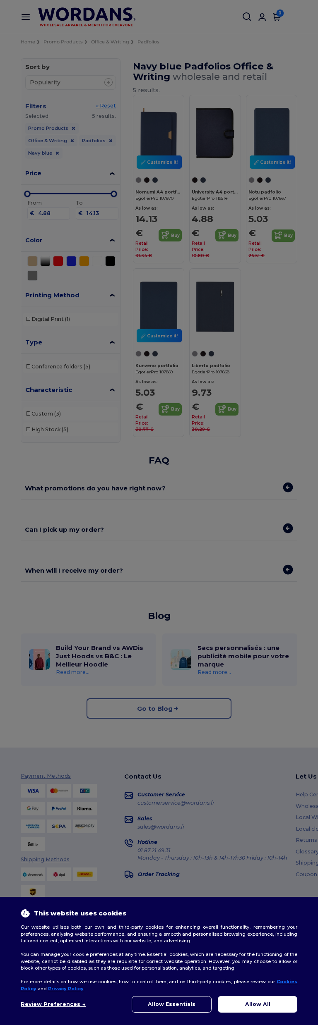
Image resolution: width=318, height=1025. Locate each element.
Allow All (257, 1004)
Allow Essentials (171, 1004)
